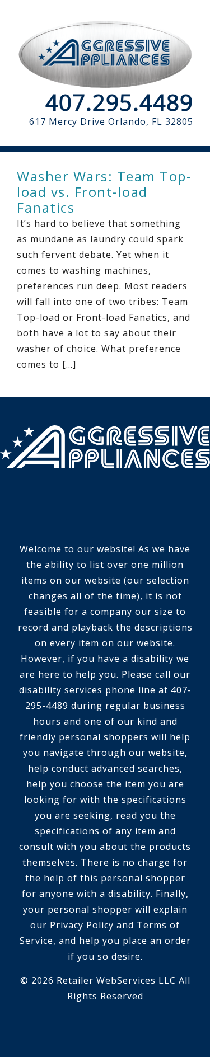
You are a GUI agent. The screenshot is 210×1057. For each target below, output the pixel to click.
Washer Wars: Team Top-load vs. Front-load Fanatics (104, 192)
